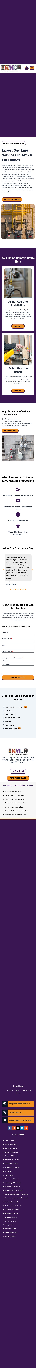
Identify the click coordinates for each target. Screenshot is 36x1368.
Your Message (6, 664)
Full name (5, 632)
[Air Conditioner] (12, 728)
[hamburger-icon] (32, 68)
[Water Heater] (15, 714)
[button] (18, 326)
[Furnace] (12, 721)
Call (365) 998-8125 (15, 1112)
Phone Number (6, 638)
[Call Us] (27, 68)
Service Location (7, 651)
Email (3, 645)
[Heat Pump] (12, 725)
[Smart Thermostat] (15, 718)
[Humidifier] (15, 711)
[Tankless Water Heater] (15, 707)
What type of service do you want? (12, 658)
